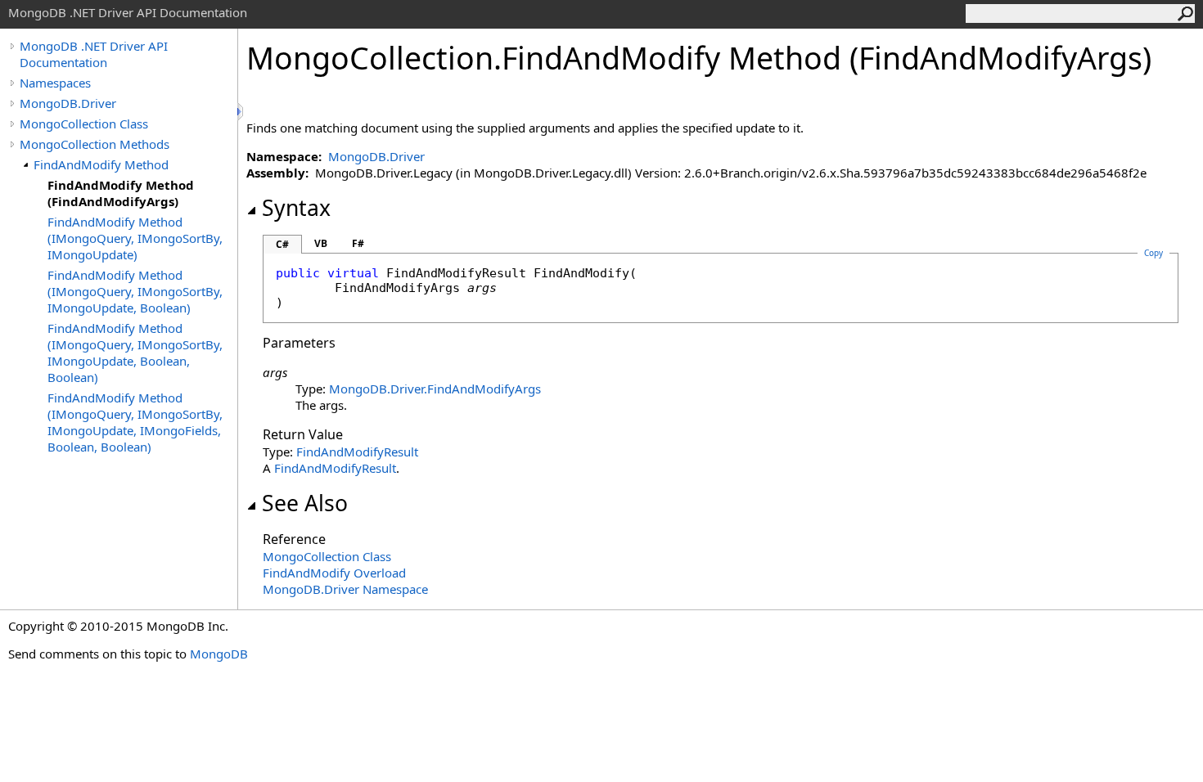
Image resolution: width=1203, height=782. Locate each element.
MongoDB (219, 653)
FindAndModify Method (101, 164)
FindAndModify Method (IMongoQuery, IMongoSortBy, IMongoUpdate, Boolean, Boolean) (135, 352)
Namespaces (55, 82)
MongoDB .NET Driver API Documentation (94, 54)
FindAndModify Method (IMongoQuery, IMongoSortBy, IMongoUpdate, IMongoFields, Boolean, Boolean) (135, 422)
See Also (305, 503)
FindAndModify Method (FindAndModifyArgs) (120, 193)
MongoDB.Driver (68, 103)
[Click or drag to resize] (241, 111)
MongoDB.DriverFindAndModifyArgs (435, 388)
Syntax (296, 207)
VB (320, 243)
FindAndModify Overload (334, 572)
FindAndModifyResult (357, 451)
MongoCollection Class (84, 123)
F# (358, 243)
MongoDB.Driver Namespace (345, 589)
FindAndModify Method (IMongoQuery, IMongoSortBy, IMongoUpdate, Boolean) (135, 291)
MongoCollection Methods (94, 144)
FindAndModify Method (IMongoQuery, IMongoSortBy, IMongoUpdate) (135, 238)
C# (282, 244)
